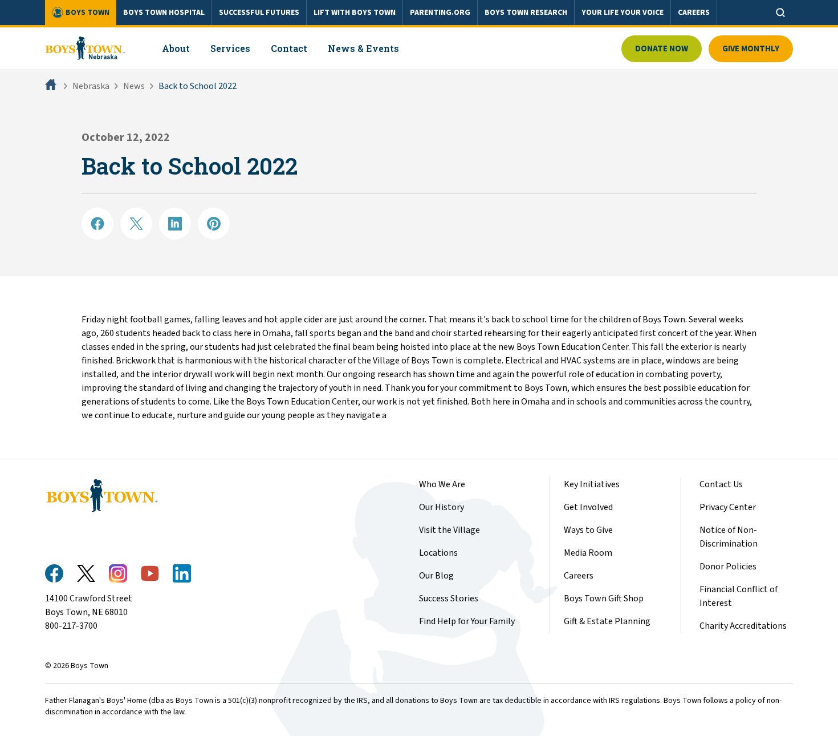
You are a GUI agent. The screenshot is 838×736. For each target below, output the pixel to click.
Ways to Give (588, 530)
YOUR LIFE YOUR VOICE (622, 12)
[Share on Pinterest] (214, 224)
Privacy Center (727, 507)
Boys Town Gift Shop (604, 598)
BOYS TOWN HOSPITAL (164, 12)
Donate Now (661, 49)
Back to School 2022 (197, 86)
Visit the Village (449, 530)
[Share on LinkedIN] (175, 224)
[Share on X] (136, 224)
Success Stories (448, 598)
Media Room (588, 553)
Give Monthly (750, 49)
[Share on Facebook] (97, 224)
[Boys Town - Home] (85, 48)
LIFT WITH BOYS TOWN (355, 12)
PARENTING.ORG (440, 12)
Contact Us (721, 484)
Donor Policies (727, 566)
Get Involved (588, 507)
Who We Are (442, 484)
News (134, 86)
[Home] (52, 86)
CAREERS (694, 12)
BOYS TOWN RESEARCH (526, 12)
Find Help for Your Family (467, 621)
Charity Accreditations (743, 626)
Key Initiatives (592, 484)
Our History (441, 507)
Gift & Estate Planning (607, 621)
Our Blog (436, 575)
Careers (578, 575)
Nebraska (90, 86)
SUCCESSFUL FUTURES (259, 12)
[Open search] (780, 12)
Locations (438, 553)
